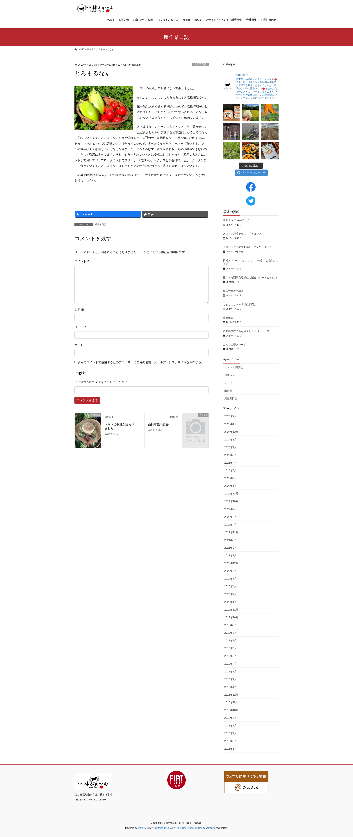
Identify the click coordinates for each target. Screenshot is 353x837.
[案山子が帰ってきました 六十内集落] (250, 131)
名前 (79, 309)
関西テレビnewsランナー (237, 220)
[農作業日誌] (88, 430)
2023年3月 (230, 470)
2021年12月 (231, 532)
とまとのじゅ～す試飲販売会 (239, 304)
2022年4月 (230, 524)
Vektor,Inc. (211, 828)
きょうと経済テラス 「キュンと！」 (245, 233)
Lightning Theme (162, 828)
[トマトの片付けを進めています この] (270, 131)
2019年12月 (231, 609)
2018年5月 (230, 748)
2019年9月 (230, 625)
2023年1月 (230, 485)
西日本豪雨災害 (158, 424)
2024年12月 (231, 431)
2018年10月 (231, 710)
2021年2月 (230, 547)
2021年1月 (230, 555)
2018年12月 (231, 694)
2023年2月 (230, 478)
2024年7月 (230, 447)
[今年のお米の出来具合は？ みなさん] (250, 112)
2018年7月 (230, 733)
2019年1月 (230, 686)
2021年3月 (230, 540)
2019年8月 (230, 632)
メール (80, 327)
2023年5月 (230, 454)
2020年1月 (230, 601)
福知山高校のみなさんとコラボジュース (246, 331)
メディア (229, 382)
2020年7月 (230, 578)
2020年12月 (231, 563)
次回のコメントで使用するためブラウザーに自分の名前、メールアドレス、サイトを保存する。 (141, 362)
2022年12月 (231, 493)
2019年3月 (230, 671)
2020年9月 (230, 570)
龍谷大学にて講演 (233, 290)
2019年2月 (230, 679)
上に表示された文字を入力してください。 (102, 382)
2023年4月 (230, 462)
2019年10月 (231, 617)
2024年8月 (230, 439)
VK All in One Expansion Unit (187, 828)
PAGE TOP (342, 808)
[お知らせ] (195, 420)
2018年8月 (230, 725)
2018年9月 (230, 717)
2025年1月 (230, 424)
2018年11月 (231, 702)
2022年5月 (230, 516)
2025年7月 (230, 416)
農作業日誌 (200, 64)
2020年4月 (230, 586)
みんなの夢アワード (234, 344)
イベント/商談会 (233, 367)
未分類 (228, 390)
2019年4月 (230, 663)
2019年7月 (230, 640)
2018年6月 (230, 740)
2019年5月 (230, 655)
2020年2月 (230, 594)
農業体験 (228, 317)
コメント (82, 261)
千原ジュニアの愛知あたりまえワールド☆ (247, 247)
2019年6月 (230, 648)
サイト (78, 344)
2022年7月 (230, 509)
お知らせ (229, 375)
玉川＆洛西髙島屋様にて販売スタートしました (250, 277)
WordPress (143, 828)
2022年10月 (231, 501)
